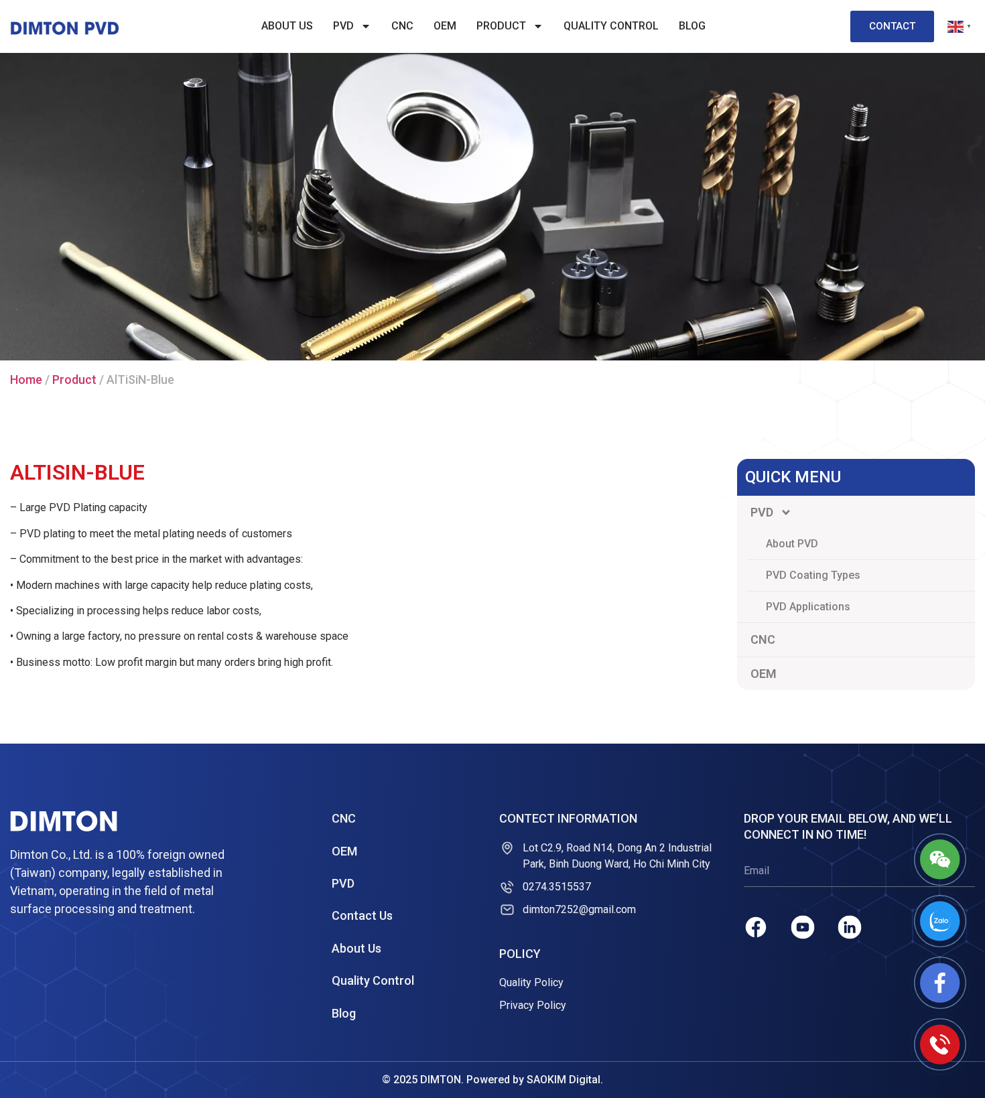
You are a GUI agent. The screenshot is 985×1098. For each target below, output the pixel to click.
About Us (287, 25)
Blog (692, 25)
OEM (445, 25)
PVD (343, 25)
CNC (402, 25)
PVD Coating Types (813, 575)
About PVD (792, 543)
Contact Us (362, 915)
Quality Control (611, 25)
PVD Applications (808, 606)
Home (26, 379)
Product (501, 25)
